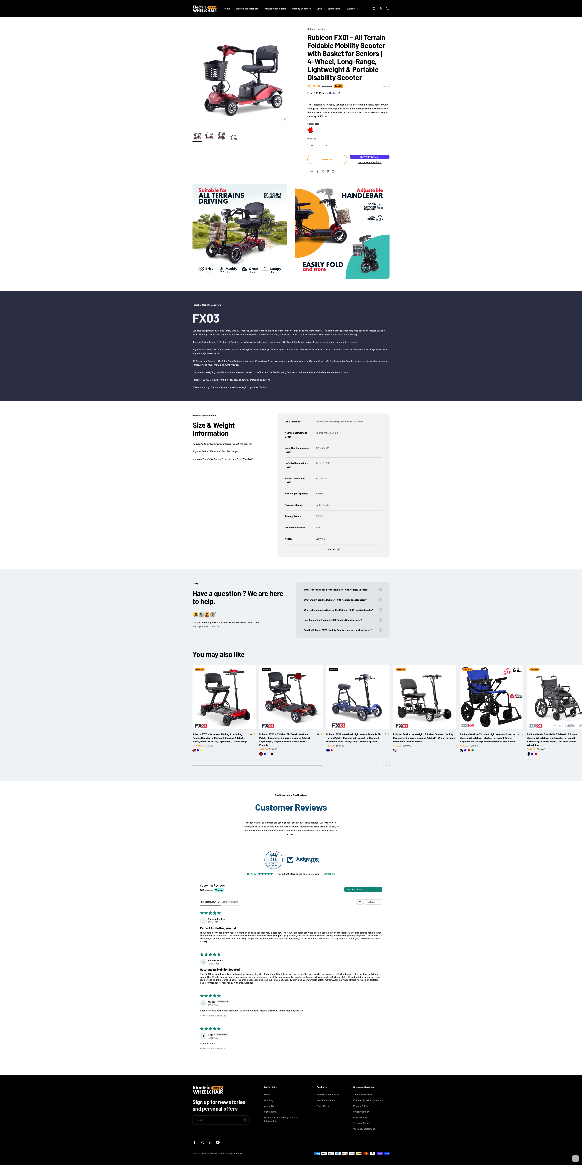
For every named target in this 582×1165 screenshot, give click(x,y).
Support (350, 8)
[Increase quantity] (326, 145)
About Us (269, 1106)
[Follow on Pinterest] (210, 1142)
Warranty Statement (364, 1128)
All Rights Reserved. (234, 1153)
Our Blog (268, 1100)
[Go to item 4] (234, 138)
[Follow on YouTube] (218, 1142)
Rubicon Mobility (316, 28)
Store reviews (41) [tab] (230, 902)
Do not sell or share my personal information (281, 1119)
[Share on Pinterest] (328, 171)
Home (227, 8)
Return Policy (360, 1117)
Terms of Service (362, 1122)
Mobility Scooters (301, 8)
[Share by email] (333, 171)
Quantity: (312, 138)
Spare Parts (334, 8)
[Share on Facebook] (317, 171)
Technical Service (362, 1094)
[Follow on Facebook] (194, 1142)
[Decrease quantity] (312, 145)
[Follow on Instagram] (202, 1142)
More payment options (369, 162)
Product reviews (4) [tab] (210, 902)
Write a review (354, 889)
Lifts (319, 8)
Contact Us (270, 1111)
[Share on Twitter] (322, 171)
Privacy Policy (360, 1106)
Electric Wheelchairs (247, 8)
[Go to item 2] (209, 136)
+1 (477, 750)
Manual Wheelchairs (275, 8)
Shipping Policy (361, 1111)
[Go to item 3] (221, 136)
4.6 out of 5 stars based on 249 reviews (298, 873)
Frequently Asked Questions (368, 1100)
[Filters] (360, 901)
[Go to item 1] (197, 136)
